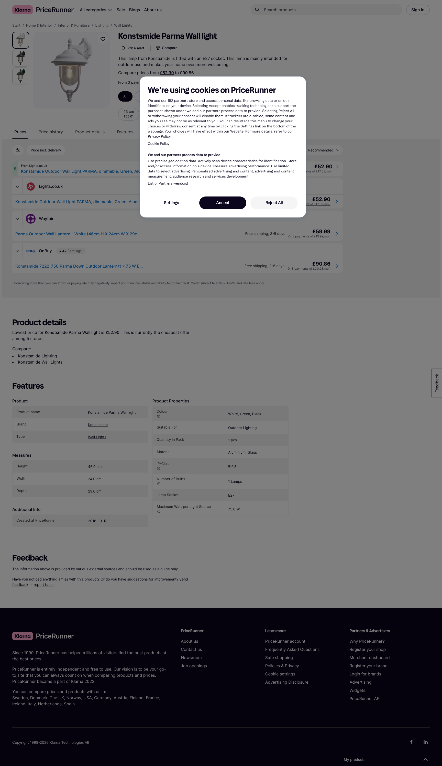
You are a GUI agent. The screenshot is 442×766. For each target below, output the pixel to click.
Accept (222, 202)
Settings (171, 202)
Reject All (274, 202)
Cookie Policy (159, 143)
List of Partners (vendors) (168, 183)
